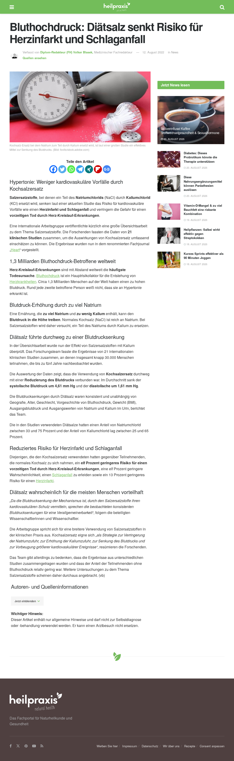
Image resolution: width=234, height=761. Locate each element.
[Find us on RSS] (41, 746)
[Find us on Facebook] (11, 746)
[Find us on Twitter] (18, 746)
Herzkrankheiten (23, 281)
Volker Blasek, (67, 52)
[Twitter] (62, 169)
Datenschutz (150, 746)
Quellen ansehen (34, 58)
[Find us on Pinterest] (26, 746)
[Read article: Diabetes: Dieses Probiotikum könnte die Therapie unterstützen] (168, 159)
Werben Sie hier (107, 746)
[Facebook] (53, 169)
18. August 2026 (196, 244)
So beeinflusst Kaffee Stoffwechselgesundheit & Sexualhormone (190, 130)
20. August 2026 (173, 139)
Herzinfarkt (44, 480)
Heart (15, 249)
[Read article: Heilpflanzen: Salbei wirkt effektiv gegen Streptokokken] (168, 236)
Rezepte (189, 746)
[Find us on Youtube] (34, 746)
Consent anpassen (212, 746)
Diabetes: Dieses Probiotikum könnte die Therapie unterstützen (200, 157)
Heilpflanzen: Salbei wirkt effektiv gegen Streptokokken (202, 233)
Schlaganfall (62, 474)
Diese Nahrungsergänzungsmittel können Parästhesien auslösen (203, 183)
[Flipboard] (98, 169)
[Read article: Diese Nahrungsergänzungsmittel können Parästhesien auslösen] (168, 183)
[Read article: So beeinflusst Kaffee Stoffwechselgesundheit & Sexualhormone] (190, 120)
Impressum (129, 746)
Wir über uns (171, 746)
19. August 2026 (196, 220)
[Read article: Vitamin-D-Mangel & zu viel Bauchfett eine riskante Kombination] (168, 211)
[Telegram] (80, 169)
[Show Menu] (12, 7)
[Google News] (107, 169)
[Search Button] (222, 7)
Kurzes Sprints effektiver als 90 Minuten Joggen (203, 255)
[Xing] (89, 169)
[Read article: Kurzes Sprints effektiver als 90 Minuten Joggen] (168, 260)
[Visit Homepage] (117, 6)
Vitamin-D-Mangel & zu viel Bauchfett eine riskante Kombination (203, 209)
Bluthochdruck (48, 275)
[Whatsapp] (71, 169)
